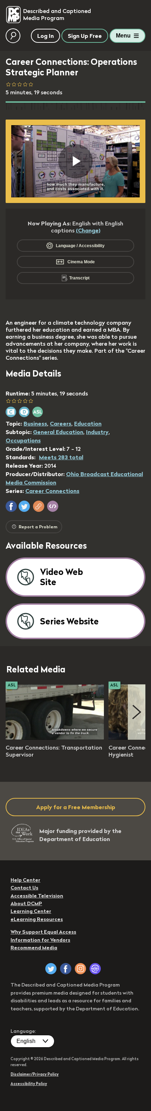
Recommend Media (34, 947)
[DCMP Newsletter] (95, 968)
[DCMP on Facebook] (65, 968)
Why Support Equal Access (43, 932)
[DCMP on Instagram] (80, 968)
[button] (11, 506)
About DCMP (26, 903)
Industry (97, 431)
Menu (123, 36)
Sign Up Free (85, 35)
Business (35, 423)
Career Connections (52, 490)
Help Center (25, 880)
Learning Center (31, 911)
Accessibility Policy (29, 1083)
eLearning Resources (37, 919)
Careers (60, 423)
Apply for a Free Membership (75, 807)
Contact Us (24, 888)
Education (87, 423)
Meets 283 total (61, 457)
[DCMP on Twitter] (51, 968)
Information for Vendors (40, 940)
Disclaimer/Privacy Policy (35, 1074)
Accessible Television (37, 896)
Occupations (23, 440)
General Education (58, 431)
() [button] (88, 230)
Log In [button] (45, 35)
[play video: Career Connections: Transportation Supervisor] (55, 737)
